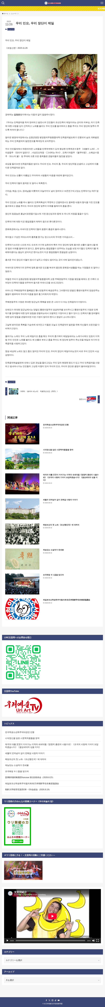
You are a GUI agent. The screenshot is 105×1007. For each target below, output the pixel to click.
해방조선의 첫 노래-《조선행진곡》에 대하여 (25, 759)
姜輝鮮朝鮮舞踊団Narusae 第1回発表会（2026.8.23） (29, 777)
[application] (52, 916)
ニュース (11, 29)
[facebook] (46, 1000)
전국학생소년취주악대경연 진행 (19, 732)
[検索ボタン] (3, 3)
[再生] (7, 940)
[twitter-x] (49, 1000)
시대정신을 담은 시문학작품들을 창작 (22, 738)
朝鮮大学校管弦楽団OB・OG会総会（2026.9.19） (28, 789)
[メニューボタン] (102, 3)
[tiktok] (55, 1000)
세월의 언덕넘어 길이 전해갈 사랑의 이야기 (25, 753)
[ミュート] (93, 940)
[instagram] (52, 1000)
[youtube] (58, 1000)
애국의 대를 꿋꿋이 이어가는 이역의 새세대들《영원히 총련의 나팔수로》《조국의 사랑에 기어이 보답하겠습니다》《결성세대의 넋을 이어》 (51, 745)
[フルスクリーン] (97, 940)
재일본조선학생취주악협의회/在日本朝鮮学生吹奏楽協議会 (32, 783)
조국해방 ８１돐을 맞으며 (17, 771)
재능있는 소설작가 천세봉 (17, 765)
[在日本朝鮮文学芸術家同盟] (52, 3)
